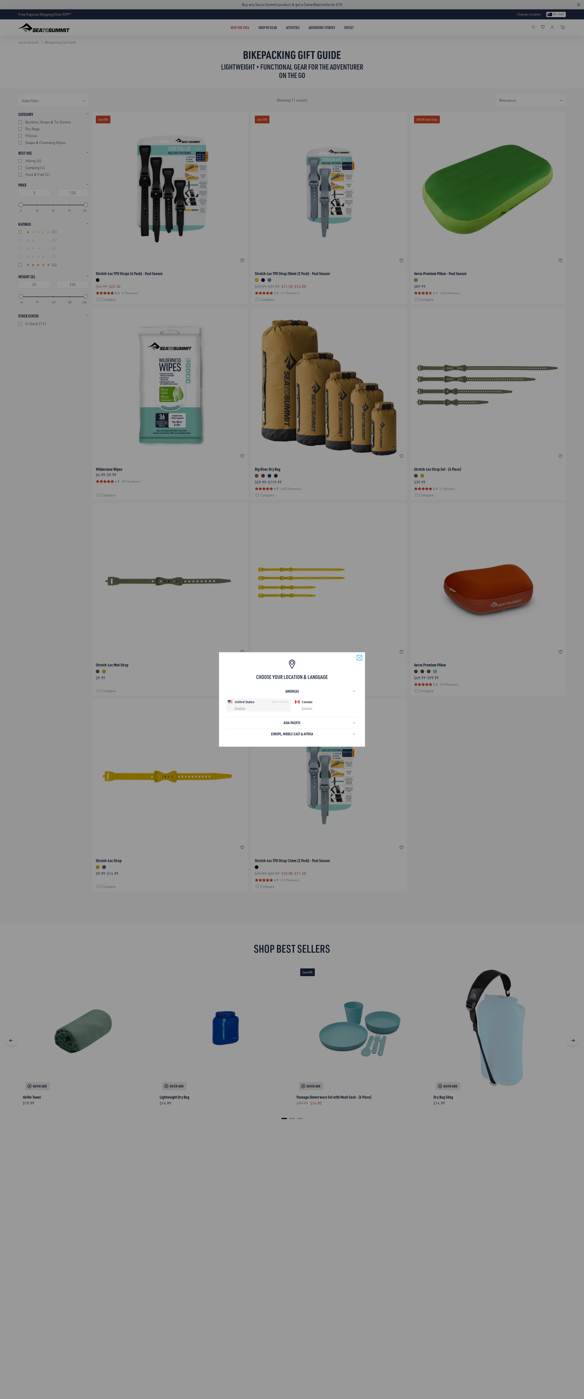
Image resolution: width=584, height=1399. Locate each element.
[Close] (359, 658)
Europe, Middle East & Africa (292, 733)
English (240, 708)
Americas (292, 691)
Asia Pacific (292, 722)
